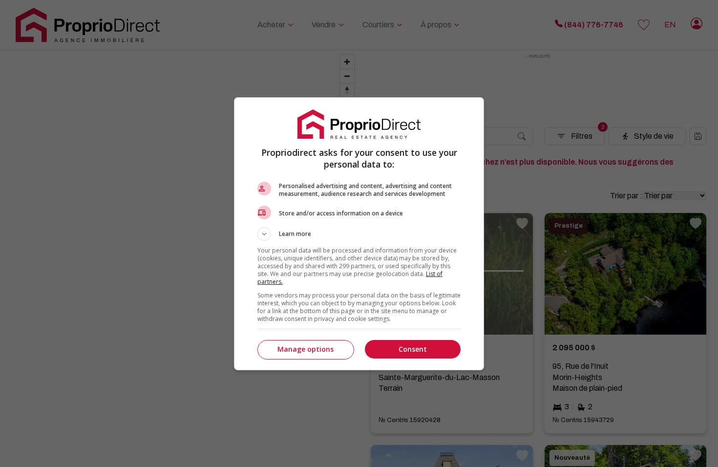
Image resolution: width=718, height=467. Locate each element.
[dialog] (359, 233)
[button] (359, 234)
